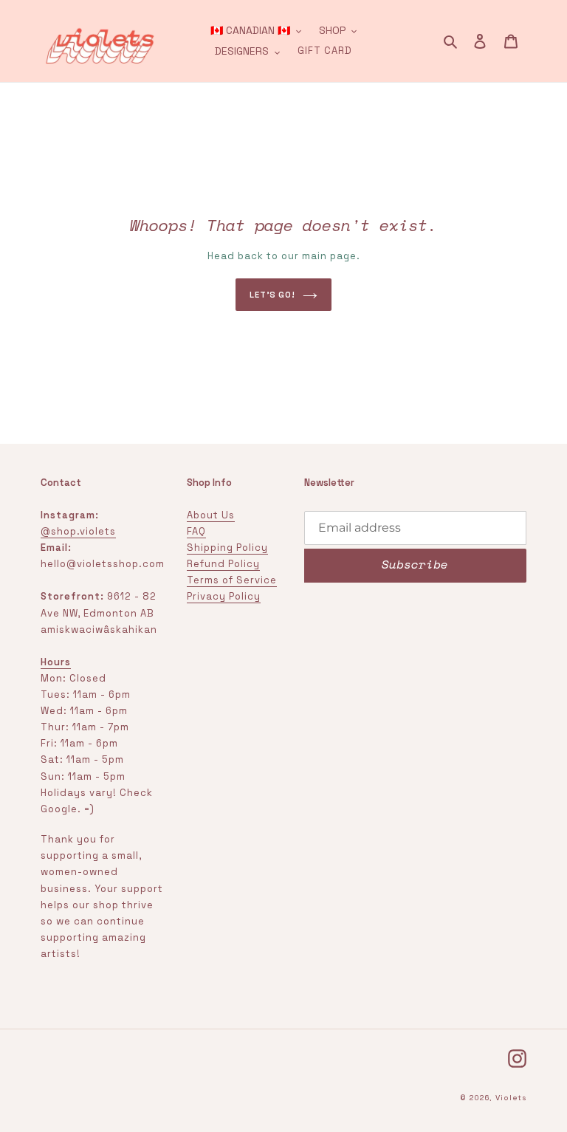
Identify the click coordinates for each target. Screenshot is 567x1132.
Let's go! (272, 294)
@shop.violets (78, 531)
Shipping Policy (227, 547)
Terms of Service (232, 580)
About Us (211, 515)
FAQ (196, 531)
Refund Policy (223, 564)
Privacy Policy (224, 596)
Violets (510, 1097)
